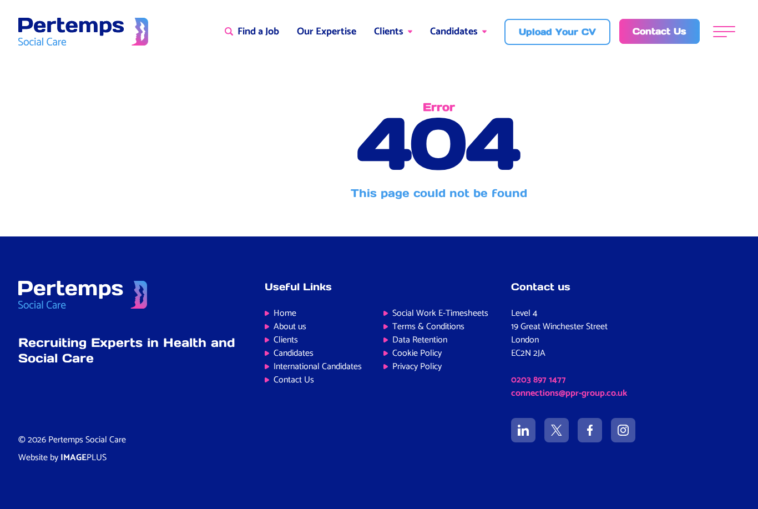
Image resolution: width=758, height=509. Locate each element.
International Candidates (318, 366)
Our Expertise (326, 31)
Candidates (454, 32)
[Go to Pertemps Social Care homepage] (83, 32)
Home (285, 313)
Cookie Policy (417, 353)
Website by (62, 457)
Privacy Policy (417, 366)
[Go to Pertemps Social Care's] (523, 430)
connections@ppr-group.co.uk (569, 393)
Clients (388, 32)
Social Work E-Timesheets (440, 313)
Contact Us (294, 379)
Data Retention (419, 339)
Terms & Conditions (428, 326)
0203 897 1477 (538, 379)
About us (290, 326)
